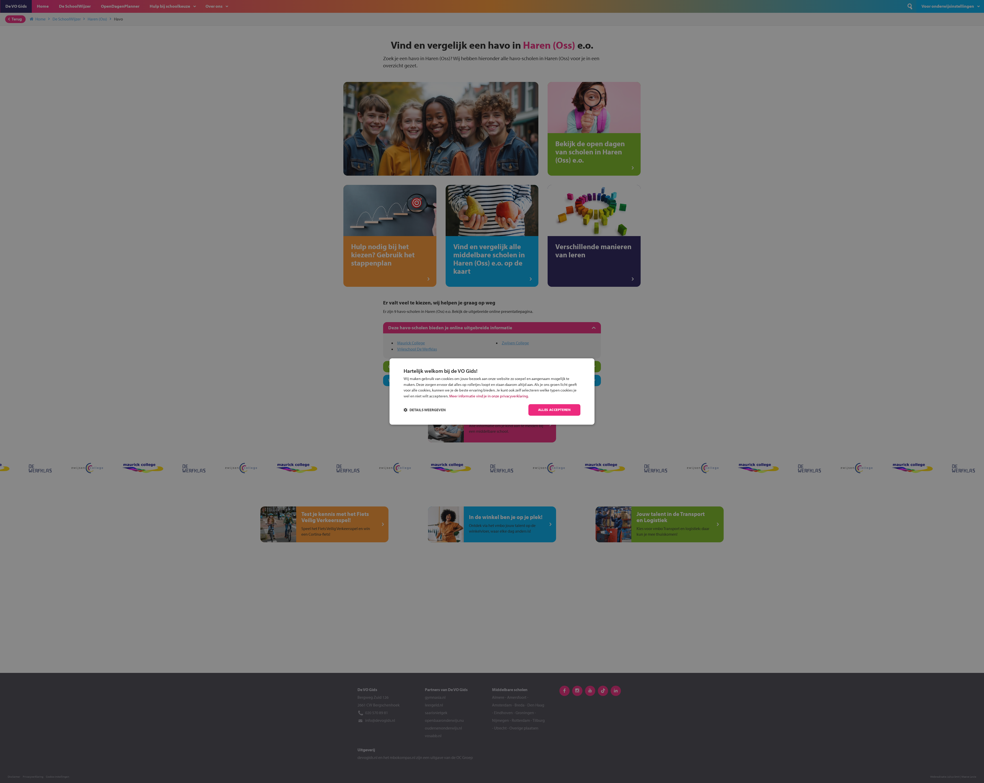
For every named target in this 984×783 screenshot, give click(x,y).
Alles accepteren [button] (554, 410)
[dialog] (491, 391)
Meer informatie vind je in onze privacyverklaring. (489, 396)
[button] (425, 410)
